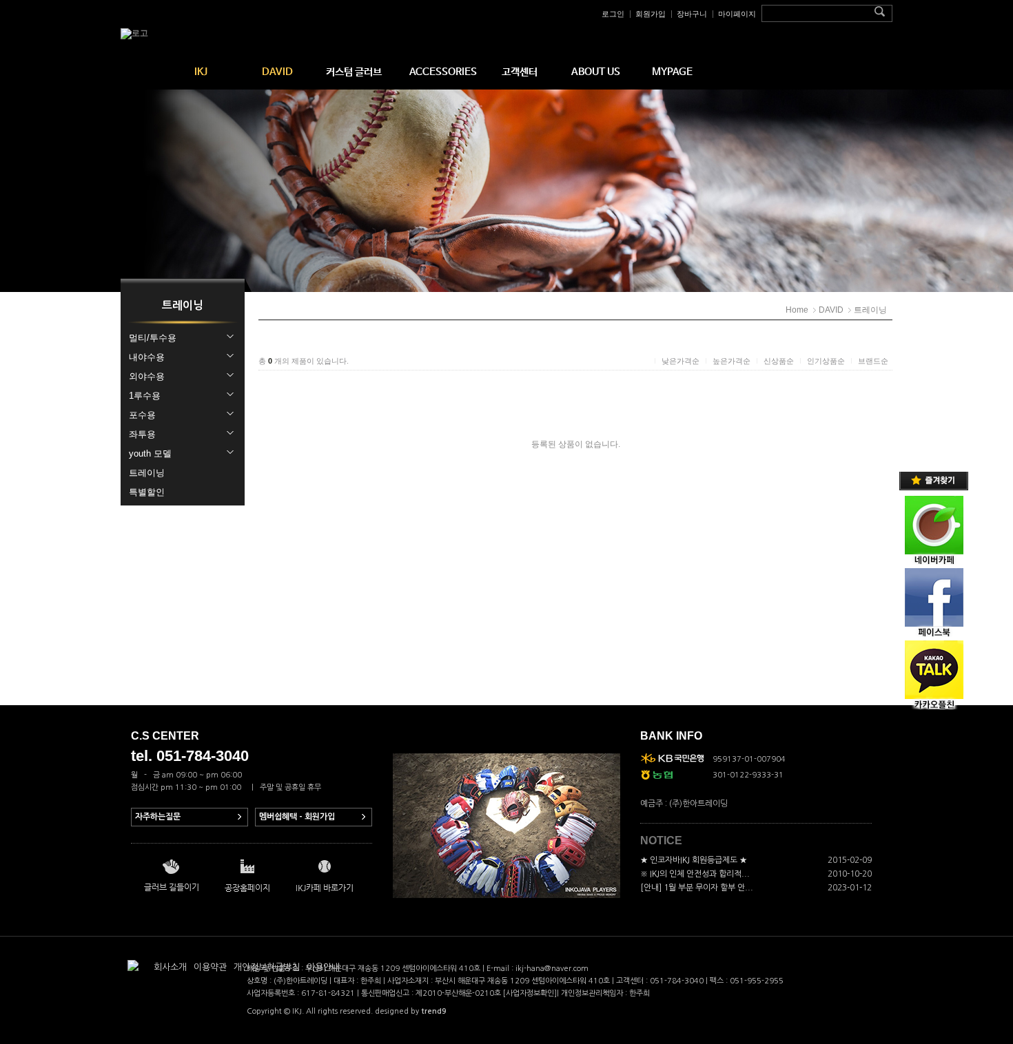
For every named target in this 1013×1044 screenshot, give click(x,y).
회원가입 (650, 14)
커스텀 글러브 (354, 72)
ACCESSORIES (443, 72)
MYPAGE (672, 72)
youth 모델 (150, 453)
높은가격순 (731, 361)
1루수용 (145, 395)
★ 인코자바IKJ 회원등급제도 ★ (693, 860)
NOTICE (661, 840)
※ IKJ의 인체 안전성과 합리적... (695, 874)
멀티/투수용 (152, 338)
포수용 (142, 415)
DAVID (277, 72)
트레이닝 (870, 310)
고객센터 (520, 72)
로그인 (613, 14)
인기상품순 (826, 361)
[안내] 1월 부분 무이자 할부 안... (696, 888)
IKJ (200, 72)
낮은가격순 (680, 361)
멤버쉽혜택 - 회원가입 (297, 817)
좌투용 (142, 434)
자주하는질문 (158, 817)
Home (797, 310)
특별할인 (147, 492)
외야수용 (147, 376)
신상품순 (779, 361)
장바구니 (692, 14)
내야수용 (147, 357)
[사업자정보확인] (530, 993)
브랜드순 (873, 361)
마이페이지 (737, 14)
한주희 (639, 993)
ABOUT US (595, 72)
